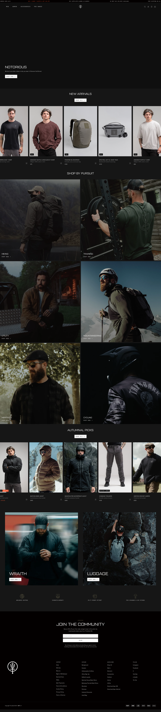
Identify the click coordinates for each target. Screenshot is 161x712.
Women (15, 6)
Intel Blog (84, 695)
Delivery (58, 668)
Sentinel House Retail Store (89, 680)
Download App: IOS (112, 686)
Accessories (26, 6)
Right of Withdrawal (61, 674)
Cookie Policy (60, 689)
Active (109, 680)
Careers (84, 668)
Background (85, 665)
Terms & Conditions (61, 686)
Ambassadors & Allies (88, 671)
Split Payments (60, 683)
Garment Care (60, 677)
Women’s (109, 671)
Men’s (108, 668)
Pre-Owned (38, 6)
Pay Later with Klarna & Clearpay (79, 1)
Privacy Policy (60, 692)
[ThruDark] (80, 6)
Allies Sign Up (85, 674)
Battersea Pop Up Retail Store (90, 683)
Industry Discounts (87, 692)
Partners (84, 689)
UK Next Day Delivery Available (119, 1)
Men (7, 6)
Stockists (84, 686)
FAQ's (57, 680)
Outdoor (109, 677)
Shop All (109, 665)
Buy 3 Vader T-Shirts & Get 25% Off (39, 1)
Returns (58, 671)
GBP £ (19, 705)
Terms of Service (60, 695)
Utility (109, 683)
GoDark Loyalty (86, 677)
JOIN (80, 640)
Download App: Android (113, 689)
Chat (57, 665)
